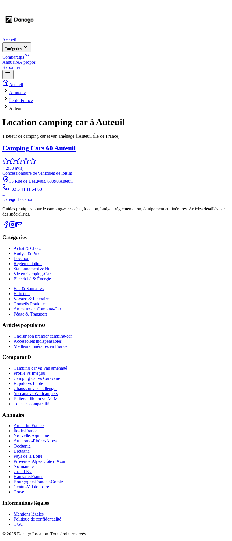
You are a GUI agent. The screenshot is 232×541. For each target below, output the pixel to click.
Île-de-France (21, 100)
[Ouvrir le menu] (8, 74)
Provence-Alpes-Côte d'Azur (39, 461)
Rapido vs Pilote (28, 383)
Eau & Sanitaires (29, 288)
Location (21, 258)
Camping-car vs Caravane (37, 378)
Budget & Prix (27, 253)
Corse (19, 491)
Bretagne (22, 451)
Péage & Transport (30, 314)
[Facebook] (5, 226)
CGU (18, 524)
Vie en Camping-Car (32, 273)
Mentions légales (29, 514)
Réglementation (28, 263)
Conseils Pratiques (30, 303)
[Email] (19, 226)
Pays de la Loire (28, 456)
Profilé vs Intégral (29, 373)
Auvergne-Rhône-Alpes (35, 440)
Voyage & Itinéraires (32, 298)
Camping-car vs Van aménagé (40, 368)
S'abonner (11, 67)
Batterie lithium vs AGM (36, 398)
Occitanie (22, 446)
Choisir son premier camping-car (43, 336)
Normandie (24, 466)
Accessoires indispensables (38, 341)
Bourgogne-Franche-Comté (38, 481)
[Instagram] (12, 226)
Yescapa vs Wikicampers (36, 393)
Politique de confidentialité (37, 519)
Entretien (22, 293)
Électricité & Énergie (32, 278)
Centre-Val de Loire (31, 486)
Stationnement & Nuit (33, 268)
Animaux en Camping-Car (37, 308)
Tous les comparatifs (32, 403)
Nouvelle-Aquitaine (31, 435)
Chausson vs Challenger (35, 388)
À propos (27, 62)
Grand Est (23, 471)
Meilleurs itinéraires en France (40, 346)
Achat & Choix (27, 248)
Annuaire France (29, 425)
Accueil (9, 39)
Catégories (13, 49)
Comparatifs (13, 57)
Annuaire (10, 62)
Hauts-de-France (28, 476)
